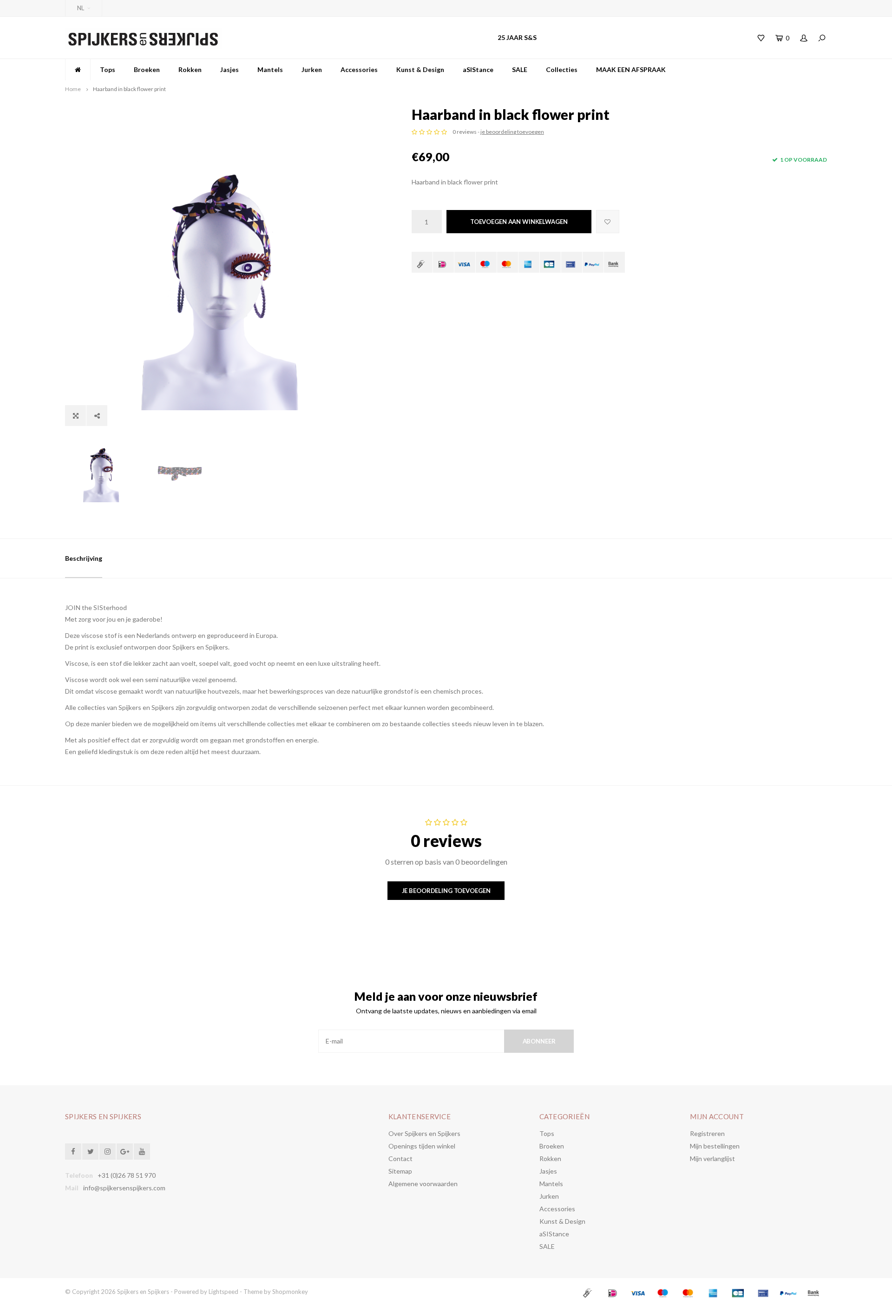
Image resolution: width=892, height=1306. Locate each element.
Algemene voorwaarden (423, 1184)
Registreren (707, 1133)
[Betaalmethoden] (422, 262)
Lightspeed (223, 1291)
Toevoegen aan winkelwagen (519, 221)
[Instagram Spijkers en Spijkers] (107, 1151)
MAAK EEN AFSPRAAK (631, 69)
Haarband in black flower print (129, 88)
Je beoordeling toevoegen (446, 890)
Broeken (147, 69)
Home (73, 88)
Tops (107, 69)
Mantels (270, 69)
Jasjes (229, 69)
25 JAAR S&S (517, 37)
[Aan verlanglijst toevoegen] (607, 221)
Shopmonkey (290, 1291)
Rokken (190, 69)
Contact (400, 1158)
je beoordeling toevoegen (512, 131)
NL (80, 8)
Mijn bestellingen (715, 1146)
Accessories (359, 69)
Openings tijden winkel (421, 1146)
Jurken (312, 69)
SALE (519, 69)
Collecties (561, 69)
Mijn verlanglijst (712, 1158)
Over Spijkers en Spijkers (424, 1133)
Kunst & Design (420, 69)
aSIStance (478, 69)
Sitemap (400, 1171)
